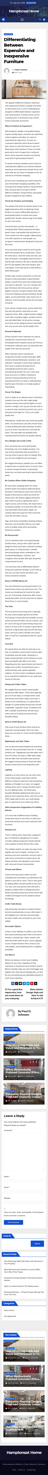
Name (7, 1177)
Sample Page (31, 1470)
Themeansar (41, 1464)
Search (7, 1236)
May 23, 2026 (13, 1408)
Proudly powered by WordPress (13, 1464)
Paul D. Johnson (21, 70)
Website (7, 1198)
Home (14, 1470)
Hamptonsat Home (24, 11)
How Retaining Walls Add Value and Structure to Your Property (24, 1048)
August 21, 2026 (14, 1358)
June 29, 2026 (13, 1383)
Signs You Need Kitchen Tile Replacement (21, 1286)
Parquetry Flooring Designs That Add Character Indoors (24, 1095)
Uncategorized (10, 1316)
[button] (40, 19)
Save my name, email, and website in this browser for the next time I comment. (23, 1214)
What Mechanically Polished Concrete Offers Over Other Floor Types (22, 1072)
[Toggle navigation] (22, 19)
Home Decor (8, 34)
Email (7, 1187)
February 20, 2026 (15, 1433)
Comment (8, 1130)
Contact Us (21, 1470)
